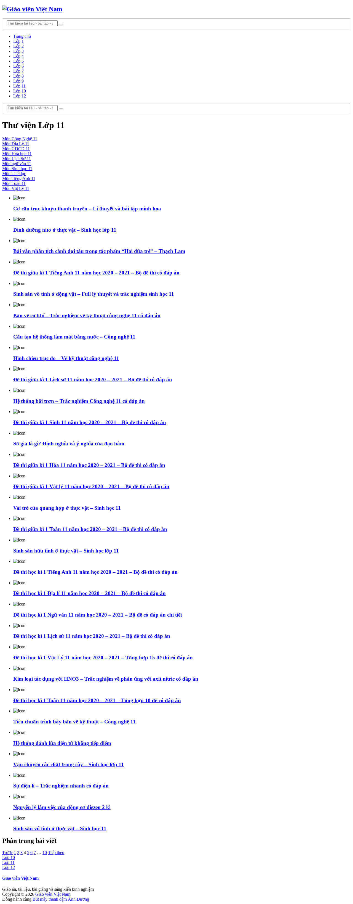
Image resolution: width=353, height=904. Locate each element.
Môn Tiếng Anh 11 (18, 178)
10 (44, 852)
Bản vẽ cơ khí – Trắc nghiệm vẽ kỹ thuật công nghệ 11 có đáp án (87, 315)
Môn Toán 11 (14, 183)
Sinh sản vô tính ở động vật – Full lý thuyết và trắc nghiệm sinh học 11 (93, 294)
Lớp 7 (18, 71)
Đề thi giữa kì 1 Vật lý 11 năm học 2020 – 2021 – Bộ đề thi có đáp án (91, 486)
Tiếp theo (56, 852)
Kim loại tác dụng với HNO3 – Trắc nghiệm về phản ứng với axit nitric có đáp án (105, 679)
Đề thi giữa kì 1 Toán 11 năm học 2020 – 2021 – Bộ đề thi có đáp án (90, 529)
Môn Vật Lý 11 (15, 188)
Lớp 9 (18, 81)
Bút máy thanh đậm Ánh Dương (60, 899)
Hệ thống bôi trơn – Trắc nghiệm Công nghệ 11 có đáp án (79, 401)
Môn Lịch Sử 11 (16, 158)
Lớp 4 (18, 56)
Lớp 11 (19, 86)
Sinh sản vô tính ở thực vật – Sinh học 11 (59, 828)
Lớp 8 (18, 76)
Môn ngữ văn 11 (16, 163)
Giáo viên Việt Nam (20, 878)
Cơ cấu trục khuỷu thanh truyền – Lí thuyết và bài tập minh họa (87, 209)
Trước (7, 852)
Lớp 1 (18, 41)
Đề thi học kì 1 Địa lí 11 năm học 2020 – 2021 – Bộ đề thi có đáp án (89, 593)
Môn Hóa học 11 (17, 153)
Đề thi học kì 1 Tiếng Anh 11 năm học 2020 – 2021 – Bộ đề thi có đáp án (95, 572)
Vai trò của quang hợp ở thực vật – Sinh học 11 (67, 508)
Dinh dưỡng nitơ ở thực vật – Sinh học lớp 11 (64, 230)
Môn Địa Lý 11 (15, 143)
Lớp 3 (18, 51)
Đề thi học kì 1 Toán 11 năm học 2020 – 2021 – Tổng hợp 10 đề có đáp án (97, 700)
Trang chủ (22, 36)
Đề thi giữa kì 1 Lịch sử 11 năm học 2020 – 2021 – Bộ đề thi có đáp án (92, 379)
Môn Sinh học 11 (17, 168)
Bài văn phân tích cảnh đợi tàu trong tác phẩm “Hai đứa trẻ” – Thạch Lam (99, 251)
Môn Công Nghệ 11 (19, 138)
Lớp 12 (19, 96)
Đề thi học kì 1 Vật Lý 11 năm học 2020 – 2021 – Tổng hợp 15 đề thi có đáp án (103, 657)
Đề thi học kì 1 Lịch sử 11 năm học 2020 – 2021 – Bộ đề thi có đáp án (91, 636)
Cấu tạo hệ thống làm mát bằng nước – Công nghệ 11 (74, 337)
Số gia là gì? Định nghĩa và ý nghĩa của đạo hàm (68, 443)
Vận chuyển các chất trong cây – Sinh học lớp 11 (68, 764)
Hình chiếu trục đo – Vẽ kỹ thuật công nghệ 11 (66, 358)
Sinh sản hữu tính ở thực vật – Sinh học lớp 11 (66, 551)
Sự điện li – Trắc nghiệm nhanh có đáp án (61, 786)
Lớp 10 (19, 91)
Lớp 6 (18, 66)
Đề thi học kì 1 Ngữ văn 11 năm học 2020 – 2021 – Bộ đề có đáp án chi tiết (97, 615)
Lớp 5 (18, 61)
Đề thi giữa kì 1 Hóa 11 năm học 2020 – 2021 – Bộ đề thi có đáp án (89, 465)
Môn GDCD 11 (16, 148)
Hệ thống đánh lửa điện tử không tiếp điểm (62, 743)
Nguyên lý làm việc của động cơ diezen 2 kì (62, 807)
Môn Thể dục (14, 173)
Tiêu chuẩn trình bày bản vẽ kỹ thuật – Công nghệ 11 (74, 722)
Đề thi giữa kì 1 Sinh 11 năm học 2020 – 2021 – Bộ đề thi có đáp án (89, 422)
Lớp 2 (18, 46)
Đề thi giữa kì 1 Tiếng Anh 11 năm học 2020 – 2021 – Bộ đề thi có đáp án (96, 273)
